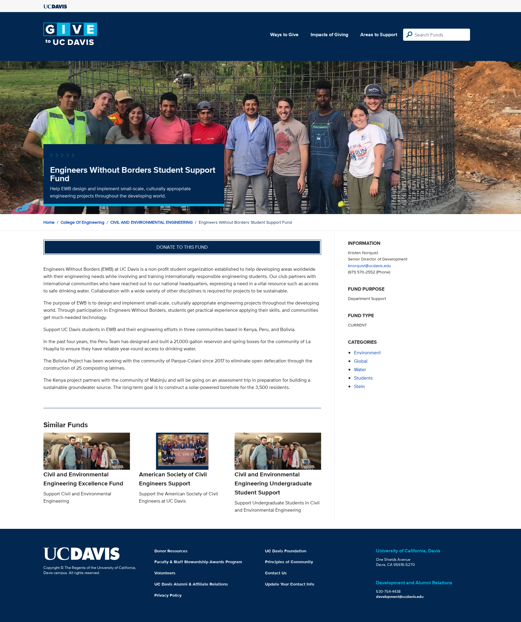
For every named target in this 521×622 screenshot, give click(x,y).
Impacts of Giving (329, 34)
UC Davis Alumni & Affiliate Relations (191, 584)
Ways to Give (284, 34)
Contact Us (276, 573)
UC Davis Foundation (285, 551)
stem (359, 386)
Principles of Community (289, 562)
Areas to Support (378, 34)
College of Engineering (82, 222)
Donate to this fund (182, 247)
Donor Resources (171, 551)
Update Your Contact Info (289, 584)
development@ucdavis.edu (400, 596)
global (361, 361)
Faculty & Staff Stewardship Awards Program (198, 562)
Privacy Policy (168, 595)
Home (49, 222)
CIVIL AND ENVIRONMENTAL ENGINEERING (151, 222)
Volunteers (164, 573)
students (363, 377)
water (360, 369)
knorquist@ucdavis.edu (369, 265)
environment (367, 352)
